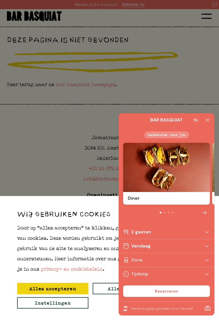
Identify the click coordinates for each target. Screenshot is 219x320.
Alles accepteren (52, 288)
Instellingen (53, 303)
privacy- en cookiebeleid (72, 269)
